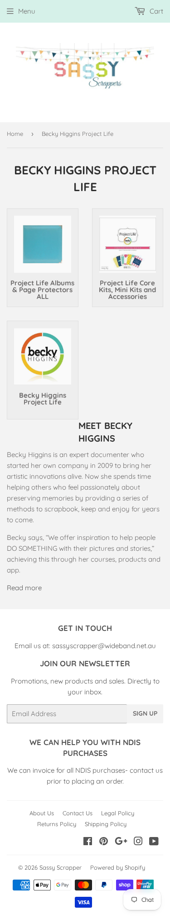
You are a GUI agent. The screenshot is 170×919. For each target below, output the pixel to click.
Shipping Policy (105, 824)
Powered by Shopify (117, 867)
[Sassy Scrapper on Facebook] (87, 842)
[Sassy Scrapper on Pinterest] (103, 842)
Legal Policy (117, 813)
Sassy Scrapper (60, 867)
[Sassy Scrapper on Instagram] (138, 842)
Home (15, 133)
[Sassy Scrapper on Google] (121, 842)
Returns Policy (56, 824)
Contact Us (77, 813)
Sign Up (145, 713)
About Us (41, 813)
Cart (155, 11)
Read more (24, 587)
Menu (26, 11)
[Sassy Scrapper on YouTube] (154, 842)
